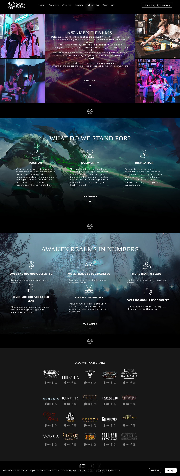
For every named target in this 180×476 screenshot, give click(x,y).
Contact (67, 5)
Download (108, 5)
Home (42, 5)
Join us (79, 5)
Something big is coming (157, 5)
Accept (171, 470)
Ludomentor (93, 5)
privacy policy (90, 470)
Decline (155, 470)
